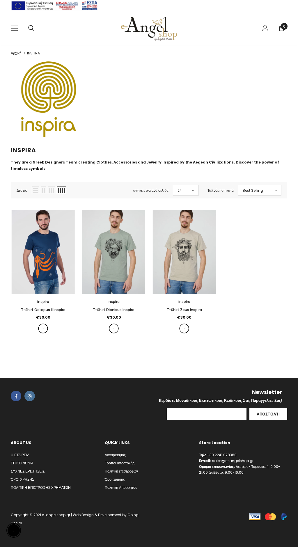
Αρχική (16, 53)
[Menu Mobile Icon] (14, 28)
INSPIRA (33, 53)
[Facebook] (16, 396)
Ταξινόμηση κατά (220, 190)
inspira (43, 301)
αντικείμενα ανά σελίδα (150, 190)
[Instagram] (29, 396)
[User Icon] (265, 28)
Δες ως (22, 190)
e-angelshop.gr (56, 514)
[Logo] (149, 28)
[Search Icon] (31, 28)
